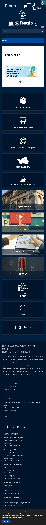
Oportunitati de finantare (23, 184)
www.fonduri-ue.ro (28, 374)
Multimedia (23, 229)
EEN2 (23, 314)
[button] (4, 40)
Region (18, 5)
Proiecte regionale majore (23, 128)
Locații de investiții (23, 207)
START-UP (23, 274)
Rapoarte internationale (23, 251)
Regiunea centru (23, 167)
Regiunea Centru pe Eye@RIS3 (23, 148)
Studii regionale (23, 107)
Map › (5, 416)
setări (21, 517)
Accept (6, 521)
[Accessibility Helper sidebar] (43, 2)
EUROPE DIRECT (23, 295)
